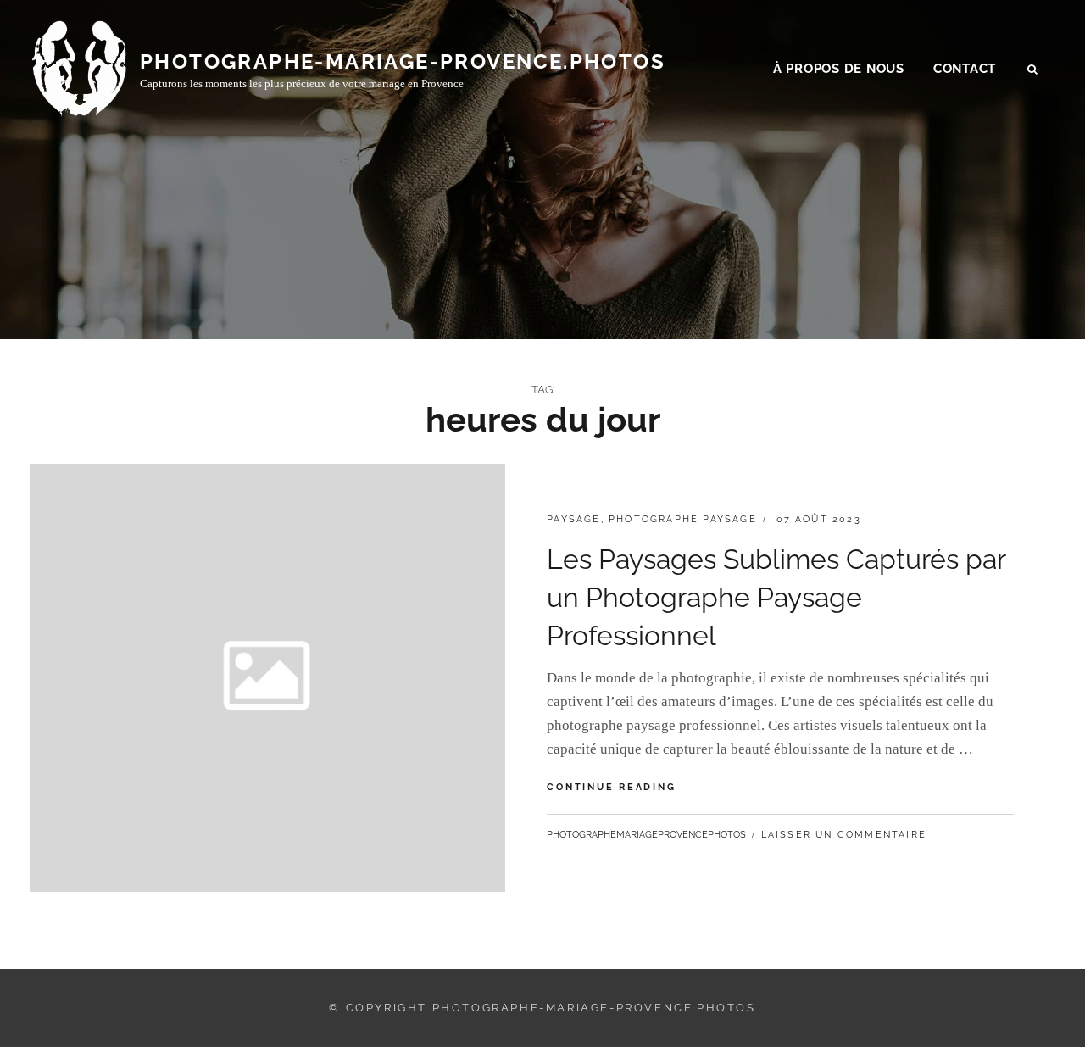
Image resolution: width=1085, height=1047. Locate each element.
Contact (964, 68)
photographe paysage (683, 519)
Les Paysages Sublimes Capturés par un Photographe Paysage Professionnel (776, 597)
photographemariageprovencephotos (646, 834)
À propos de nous (838, 68)
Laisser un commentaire (843, 834)
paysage (573, 519)
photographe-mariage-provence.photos (402, 61)
